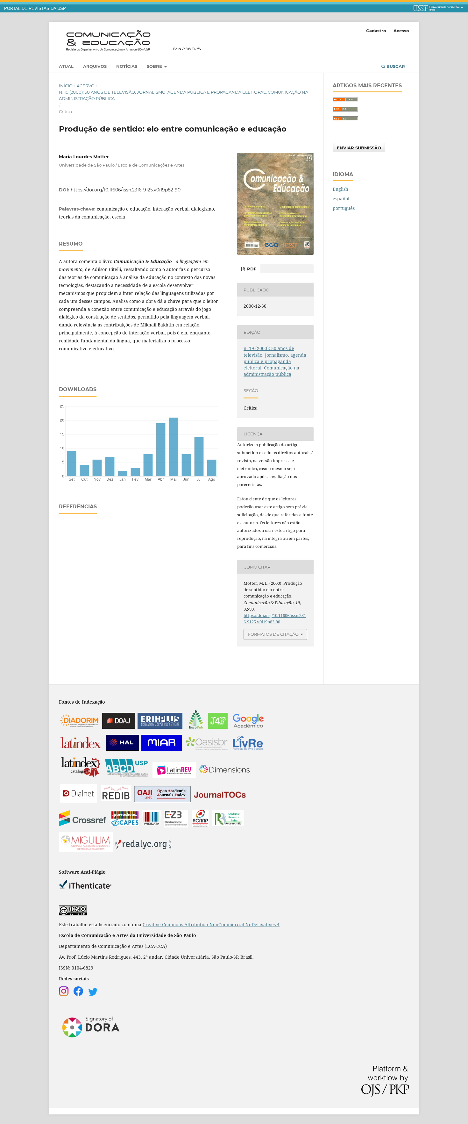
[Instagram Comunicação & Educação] (63, 994)
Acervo (86, 85)
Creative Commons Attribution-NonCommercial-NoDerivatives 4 (211, 924)
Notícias (126, 66)
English (340, 189)
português (344, 208)
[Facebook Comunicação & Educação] (78, 994)
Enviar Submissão (359, 147)
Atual (66, 66)
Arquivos (95, 66)
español (341, 199)
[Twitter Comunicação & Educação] (93, 994)
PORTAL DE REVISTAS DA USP (35, 8)
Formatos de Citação (273, 634)
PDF (251, 268)
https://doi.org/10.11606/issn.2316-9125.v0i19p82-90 (126, 190)
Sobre (155, 66)
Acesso (401, 30)
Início (66, 85)
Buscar (395, 66)
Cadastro (376, 30)
